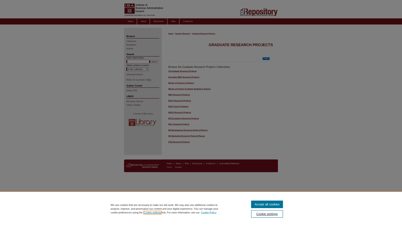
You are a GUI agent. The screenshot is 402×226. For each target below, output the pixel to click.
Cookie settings (152, 212)
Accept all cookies (267, 204)
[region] (201, 208)
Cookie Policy (208, 212)
